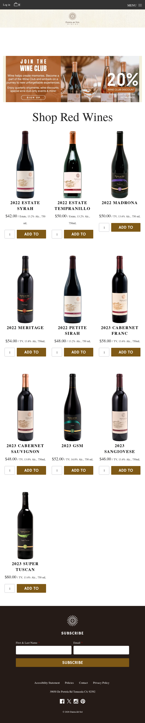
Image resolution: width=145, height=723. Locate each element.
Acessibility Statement (47, 682)
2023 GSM (72, 445)
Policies (69, 682)
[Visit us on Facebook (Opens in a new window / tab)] (62, 702)
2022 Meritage (25, 327)
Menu (132, 5)
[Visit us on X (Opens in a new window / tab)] (69, 702)
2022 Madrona (120, 202)
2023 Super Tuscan (25, 566)
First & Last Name (26, 642)
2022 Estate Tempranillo (72, 205)
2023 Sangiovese (119, 448)
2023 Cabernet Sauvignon (25, 448)
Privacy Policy (101, 682)
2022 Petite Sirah (72, 330)
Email (76, 642)
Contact (83, 682)
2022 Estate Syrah (25, 205)
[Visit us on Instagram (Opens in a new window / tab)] (76, 702)
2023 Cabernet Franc (120, 330)
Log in (6, 4)
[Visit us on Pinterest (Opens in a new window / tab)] (83, 702)
